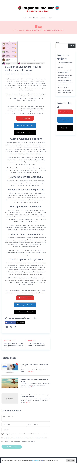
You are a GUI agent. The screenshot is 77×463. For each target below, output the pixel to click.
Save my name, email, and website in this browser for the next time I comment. (25, 434)
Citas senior (43, 17)
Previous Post (9, 340)
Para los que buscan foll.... (25, 132)
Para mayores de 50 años (26, 125)
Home (14, 30)
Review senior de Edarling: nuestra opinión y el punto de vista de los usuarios (65, 83)
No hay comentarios (22, 74)
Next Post (32, 340)
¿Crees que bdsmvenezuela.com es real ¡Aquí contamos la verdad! (35, 395)
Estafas (21, 30)
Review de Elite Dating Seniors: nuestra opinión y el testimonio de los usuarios (65, 90)
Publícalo (21, 322)
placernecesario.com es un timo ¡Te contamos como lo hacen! (13, 345)
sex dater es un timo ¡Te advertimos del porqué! (36, 344)
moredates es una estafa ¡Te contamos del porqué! (34, 365)
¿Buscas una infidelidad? (26, 312)
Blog (50, 17)
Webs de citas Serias (33, 17)
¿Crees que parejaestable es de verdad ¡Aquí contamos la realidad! (65, 65)
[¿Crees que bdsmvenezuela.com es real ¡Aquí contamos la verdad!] (10, 398)
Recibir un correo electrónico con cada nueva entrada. (19, 441)
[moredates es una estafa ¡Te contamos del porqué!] (10, 368)
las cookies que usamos (37, 460)
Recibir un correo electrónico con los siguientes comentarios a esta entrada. (26, 438)
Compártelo (11, 322)
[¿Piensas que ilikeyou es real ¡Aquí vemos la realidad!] (10, 383)
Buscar (57, 42)
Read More (30, 371)
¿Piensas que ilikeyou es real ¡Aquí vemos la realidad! (34, 380)
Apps (24, 17)
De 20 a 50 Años (26, 118)
